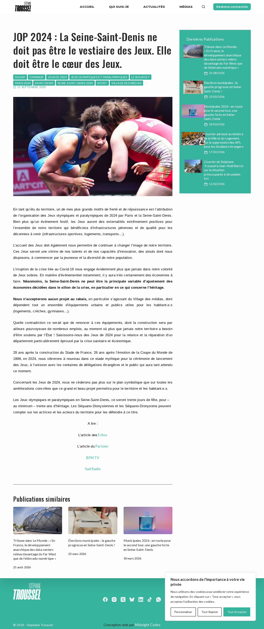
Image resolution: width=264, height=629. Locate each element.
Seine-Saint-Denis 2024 (75, 83)
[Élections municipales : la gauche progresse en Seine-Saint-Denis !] (92, 520)
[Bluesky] (132, 599)
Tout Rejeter (209, 612)
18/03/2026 (217, 124)
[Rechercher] (203, 6)
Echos (102, 435)
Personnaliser (183, 612)
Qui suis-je (119, 7)
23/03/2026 (217, 96)
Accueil (87, 7)
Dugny (20, 77)
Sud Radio (93, 469)
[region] (210, 597)
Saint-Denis (44, 83)
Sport (102, 83)
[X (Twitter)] (123, 599)
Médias (186, 7)
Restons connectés (232, 7)
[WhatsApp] (158, 599)
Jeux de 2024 (57, 77)
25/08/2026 (217, 73)
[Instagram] (114, 599)
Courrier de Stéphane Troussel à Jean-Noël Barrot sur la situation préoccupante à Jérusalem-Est (223, 170)
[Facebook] (105, 599)
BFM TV (92, 458)
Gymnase (36, 77)
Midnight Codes (147, 625)
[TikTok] (149, 599)
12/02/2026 (217, 184)
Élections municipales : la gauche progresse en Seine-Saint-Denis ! (223, 87)
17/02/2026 (217, 152)
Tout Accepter (236, 612)
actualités (154, 7)
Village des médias (126, 83)
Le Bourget (140, 77)
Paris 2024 (23, 83)
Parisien (101, 446)
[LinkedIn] (140, 599)
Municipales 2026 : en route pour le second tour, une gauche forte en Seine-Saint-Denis (147, 544)
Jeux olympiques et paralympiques (99, 77)
